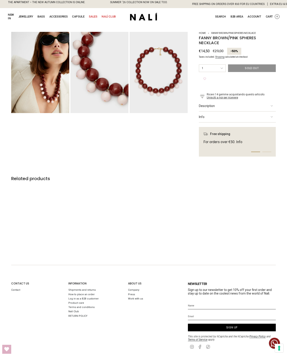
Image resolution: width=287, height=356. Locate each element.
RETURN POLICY (77, 316)
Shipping (219, 57)
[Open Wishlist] (6, 349)
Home (202, 33)
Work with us (135, 298)
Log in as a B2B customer (83, 298)
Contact (15, 289)
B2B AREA (236, 16)
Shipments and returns (82, 289)
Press (131, 294)
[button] (11, 16)
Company (133, 289)
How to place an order (81, 294)
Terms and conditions (81, 307)
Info (201, 117)
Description (207, 106)
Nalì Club (73, 311)
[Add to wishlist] (205, 78)
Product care (76, 302)
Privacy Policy (257, 336)
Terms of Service (197, 339)
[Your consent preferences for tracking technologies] (279, 348)
